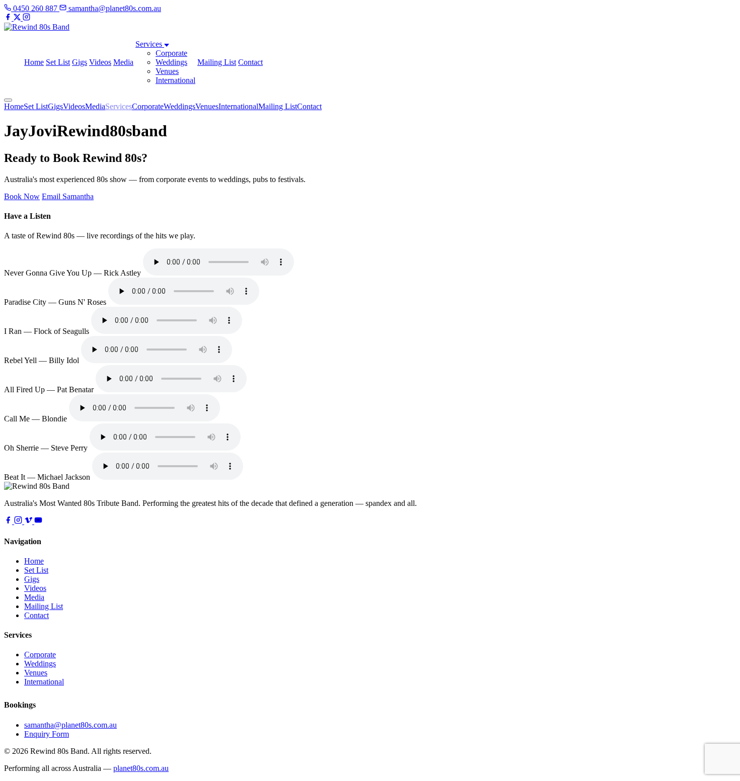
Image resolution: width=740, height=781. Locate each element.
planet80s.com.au (141, 768)
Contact (250, 62)
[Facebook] (9, 18)
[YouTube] (38, 521)
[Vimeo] (29, 521)
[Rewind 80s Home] (36, 27)
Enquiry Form (46, 734)
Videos (100, 62)
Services (149, 44)
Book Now (22, 196)
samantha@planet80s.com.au (70, 725)
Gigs (79, 62)
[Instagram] (26, 18)
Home (34, 62)
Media (123, 62)
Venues (167, 71)
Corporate (171, 53)
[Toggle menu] (8, 100)
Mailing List (216, 62)
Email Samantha (68, 196)
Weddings (171, 62)
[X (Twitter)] (18, 18)
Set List (58, 62)
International (175, 80)
